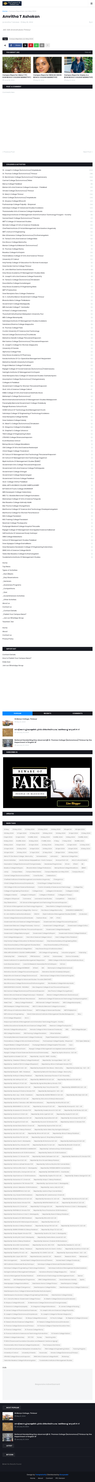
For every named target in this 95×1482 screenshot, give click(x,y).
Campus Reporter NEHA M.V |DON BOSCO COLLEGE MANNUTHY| (47, 76)
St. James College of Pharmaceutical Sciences (20, 1310)
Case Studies (38, 876)
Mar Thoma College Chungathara (47, 506)
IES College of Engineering (48, 952)
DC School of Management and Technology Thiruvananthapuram (47, 454)
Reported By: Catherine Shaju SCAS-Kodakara (56, 1149)
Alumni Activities (10, 860)
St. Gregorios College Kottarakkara (47, 427)
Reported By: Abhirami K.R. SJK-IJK (69, 1079)
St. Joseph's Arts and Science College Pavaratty (47, 276)
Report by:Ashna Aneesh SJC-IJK (15, 1056)
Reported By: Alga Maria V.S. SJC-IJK (16, 1099)
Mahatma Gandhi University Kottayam (47, 362)
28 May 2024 (72, 852)
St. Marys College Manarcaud (36, 1318)
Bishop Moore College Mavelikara (47, 444)
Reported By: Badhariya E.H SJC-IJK (72, 1141)
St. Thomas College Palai (47, 328)
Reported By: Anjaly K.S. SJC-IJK (67, 1114)
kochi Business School (47, 441)
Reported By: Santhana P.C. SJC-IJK (73, 1226)
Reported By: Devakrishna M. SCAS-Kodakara (19, 1153)
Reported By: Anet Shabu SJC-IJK (75, 1110)
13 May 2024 (45, 837)
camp (6, 872)
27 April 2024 (34, 852)
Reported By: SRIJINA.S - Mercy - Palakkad (18, 1249)
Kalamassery (57, 956)
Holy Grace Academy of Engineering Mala (47, 286)
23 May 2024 (21, 849)
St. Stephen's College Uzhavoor (47, 430)
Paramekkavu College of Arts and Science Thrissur (47, 256)
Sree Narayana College (69, 1283)
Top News (6, 566)
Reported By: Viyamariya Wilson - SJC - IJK (71, 1253)
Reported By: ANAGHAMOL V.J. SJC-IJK (16, 1106)
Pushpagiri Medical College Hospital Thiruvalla (47, 526)
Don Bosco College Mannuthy (47, 242)
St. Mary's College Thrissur (47, 194)
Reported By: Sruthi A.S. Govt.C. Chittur (49, 1249)
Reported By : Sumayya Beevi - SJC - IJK (56, 1060)
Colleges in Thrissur (65, 895)
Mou (79, 1014)
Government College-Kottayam (44, 933)
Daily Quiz (6, 662)
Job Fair (46, 956)
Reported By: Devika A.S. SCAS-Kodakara (52, 1153)
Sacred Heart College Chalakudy (67, 1260)
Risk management (10, 1260)
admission (54, 856)
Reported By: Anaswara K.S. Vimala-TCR (17, 1110)
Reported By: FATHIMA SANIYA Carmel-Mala (55, 1168)
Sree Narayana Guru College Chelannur (47, 293)
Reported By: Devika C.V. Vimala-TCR (16, 1156)
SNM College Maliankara (47, 536)
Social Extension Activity (67, 1280)
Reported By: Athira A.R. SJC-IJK (38, 1133)
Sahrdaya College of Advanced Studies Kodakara (47, 208)
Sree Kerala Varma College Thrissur (47, 266)
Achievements (41, 856)
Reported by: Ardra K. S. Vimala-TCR (73, 1122)
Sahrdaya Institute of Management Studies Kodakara (47, 321)
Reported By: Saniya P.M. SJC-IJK (46, 1226)
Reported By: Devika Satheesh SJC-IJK (46, 1156)
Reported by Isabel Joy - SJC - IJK (78, 1068)
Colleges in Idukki (72, 891)
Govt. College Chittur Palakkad (47, 482)
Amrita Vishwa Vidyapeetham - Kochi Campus (35, 860)
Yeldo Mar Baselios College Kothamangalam (47, 554)
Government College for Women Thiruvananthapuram (47, 386)
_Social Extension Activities (13, 596)
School (72, 1272)
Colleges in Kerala (10, 895)
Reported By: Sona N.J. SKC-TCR (43, 1245)
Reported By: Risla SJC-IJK (50, 1222)
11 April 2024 (8, 837)
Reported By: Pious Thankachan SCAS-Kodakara (50, 1210)
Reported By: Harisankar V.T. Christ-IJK (17, 1180)
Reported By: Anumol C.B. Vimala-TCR (44, 1122)
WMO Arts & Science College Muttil (47, 550)
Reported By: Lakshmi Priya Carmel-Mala (48, 1191)
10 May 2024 (86, 833)
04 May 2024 (55, 829)
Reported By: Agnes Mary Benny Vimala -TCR (45, 1083)
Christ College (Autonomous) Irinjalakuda (47, 197)
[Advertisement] (47, 691)
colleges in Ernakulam (54, 891)
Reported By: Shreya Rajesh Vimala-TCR (17, 1233)
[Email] (41, 45)
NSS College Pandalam (47, 516)
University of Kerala (47, 348)
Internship (82, 952)
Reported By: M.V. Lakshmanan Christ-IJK (50, 1195)
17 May (56, 841)
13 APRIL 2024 (32, 837)
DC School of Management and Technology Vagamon (47, 458)
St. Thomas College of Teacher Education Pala (53, 1326)
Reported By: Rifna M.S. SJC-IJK (46, 1218)
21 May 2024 (59, 845)
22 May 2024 (84, 845)
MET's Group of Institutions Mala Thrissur (18, 1010)
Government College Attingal (47, 471)
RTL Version (60, 1478)
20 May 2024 (46, 845)
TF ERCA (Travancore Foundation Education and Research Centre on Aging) (30, 1341)
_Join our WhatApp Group (13, 618)
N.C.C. (27, 1018)
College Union (38, 891)
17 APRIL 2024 (46, 841)
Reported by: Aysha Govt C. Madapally (17, 1141)
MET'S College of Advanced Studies (47, 221)
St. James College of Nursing (69, 1306)
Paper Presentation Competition (57, 1037)
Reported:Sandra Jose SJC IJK (40, 1256)
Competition (60, 899)
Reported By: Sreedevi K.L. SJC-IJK (69, 1245)
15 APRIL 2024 (83, 837)
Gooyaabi (63, 1474)
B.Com (67, 864)
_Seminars (6, 581)
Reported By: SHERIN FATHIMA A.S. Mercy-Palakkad (21, 1230)
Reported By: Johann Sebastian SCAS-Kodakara (20, 1187)
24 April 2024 (34, 849)
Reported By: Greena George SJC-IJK (77, 1176)
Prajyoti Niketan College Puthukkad (47, 365)
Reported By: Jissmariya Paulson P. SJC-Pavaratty (52, 1076)
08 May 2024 (47, 833)
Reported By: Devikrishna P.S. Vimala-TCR (76, 1156)
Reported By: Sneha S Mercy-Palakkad (17, 1241)
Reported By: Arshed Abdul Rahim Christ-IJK (19, 1126)
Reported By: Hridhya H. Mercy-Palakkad (18, 1076)
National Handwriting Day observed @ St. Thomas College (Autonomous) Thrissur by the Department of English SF (53, 741)
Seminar (7, 1280)
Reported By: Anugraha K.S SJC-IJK (16, 1122)
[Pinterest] (30, 45)
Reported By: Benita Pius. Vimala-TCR (16, 1145)
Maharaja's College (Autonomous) (47, 396)
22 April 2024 (71, 845)
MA (43, 968)
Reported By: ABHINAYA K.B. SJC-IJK (42, 1079)
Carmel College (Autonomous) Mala (47, 180)
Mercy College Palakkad (47, 184)
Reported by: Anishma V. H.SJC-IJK (15, 1114)
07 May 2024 (34, 833)
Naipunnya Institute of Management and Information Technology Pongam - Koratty (47, 214)
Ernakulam (83, 914)
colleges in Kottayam (28, 895)
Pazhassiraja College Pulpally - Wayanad (47, 204)
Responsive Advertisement (47, 1384)
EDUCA (36, 914)
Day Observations (10, 902)
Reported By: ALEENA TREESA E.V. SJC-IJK (49, 1095)
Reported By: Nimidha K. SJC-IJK (73, 1203)
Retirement (83, 1256)
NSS (67, 1029)
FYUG (58, 918)
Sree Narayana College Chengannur (17, 1287)
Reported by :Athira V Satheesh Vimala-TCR (56, 1064)
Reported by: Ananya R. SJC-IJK (44, 1106)
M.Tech (35, 968)
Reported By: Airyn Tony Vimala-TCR (46, 1087)
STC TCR (30, 1337)
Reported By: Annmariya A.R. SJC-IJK (73, 1118)
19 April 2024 (20, 845)
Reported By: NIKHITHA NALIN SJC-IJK (46, 1203)
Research (58, 1256)
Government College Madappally (47, 304)
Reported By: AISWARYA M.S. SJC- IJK (74, 1087)
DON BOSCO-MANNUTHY (74, 910)
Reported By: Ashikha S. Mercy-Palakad (17, 1129)
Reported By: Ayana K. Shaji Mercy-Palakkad (47, 1137)
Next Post (87, 152)
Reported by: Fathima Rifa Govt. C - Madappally (20, 1168)
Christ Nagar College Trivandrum (47, 451)
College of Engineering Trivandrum (16, 891)
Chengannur (58, 879)
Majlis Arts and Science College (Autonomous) (20, 976)
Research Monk (70, 1256)
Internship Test (9, 956)
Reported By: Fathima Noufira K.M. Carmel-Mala (53, 1164)
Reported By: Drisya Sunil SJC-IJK (15, 1160)
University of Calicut (47, 259)
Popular (17, 713)
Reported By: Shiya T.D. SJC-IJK (51, 1230)
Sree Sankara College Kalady (47, 420)
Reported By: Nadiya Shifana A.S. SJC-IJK (18, 1199)
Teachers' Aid (7, 621)
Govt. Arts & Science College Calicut (47, 389)
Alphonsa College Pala (47, 352)
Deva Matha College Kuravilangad (47, 283)
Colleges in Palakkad (47, 382)
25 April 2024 (60, 849)
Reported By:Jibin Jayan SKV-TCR (15, 1256)
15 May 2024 (8, 841)
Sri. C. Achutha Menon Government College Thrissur (47, 297)
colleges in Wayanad (11, 899)
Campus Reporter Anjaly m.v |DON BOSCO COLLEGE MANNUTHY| (78, 76)
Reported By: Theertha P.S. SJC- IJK (15, 1253)
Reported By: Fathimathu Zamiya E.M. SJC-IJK (19, 1172)
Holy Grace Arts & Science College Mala (18, 949)
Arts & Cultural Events (79, 860)
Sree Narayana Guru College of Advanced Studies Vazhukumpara (47, 375)
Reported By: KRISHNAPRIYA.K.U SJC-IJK (17, 1191)
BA (82, 864)
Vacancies (43, 1353)
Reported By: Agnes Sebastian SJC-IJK (17, 1087)
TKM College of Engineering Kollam (47, 434)
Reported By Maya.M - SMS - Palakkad (17, 1072)
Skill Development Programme (24, 1280)
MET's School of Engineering (47, 232)
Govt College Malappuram (13, 937)
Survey (39, 1337)
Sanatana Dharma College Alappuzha (47, 324)
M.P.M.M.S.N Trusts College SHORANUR (47, 489)
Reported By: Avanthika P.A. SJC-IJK (16, 1137)
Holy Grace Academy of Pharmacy (47, 355)
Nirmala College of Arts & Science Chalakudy (47, 225)
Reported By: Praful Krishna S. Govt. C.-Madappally (21, 1214)
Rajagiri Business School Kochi (47, 406)
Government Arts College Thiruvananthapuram (47, 464)
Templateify (40, 1474)
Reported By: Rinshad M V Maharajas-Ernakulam (21, 1222)
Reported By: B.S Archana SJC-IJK (45, 1141)
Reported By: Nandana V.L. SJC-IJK (47, 1199)
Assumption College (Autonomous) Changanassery (47, 379)
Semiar (80, 1276)
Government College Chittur (78, 926)
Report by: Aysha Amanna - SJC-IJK (64, 1053)
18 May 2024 (8, 845)
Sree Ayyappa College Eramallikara (47, 543)
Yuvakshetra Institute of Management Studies (47, 557)
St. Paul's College (56, 1318)
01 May (6, 829)
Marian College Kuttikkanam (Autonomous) (47, 245)
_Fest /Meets (7, 574)
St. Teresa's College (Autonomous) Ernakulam (47, 280)
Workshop (65, 1357)
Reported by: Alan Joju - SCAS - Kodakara (18, 1095)
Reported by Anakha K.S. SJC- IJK (15, 1068)
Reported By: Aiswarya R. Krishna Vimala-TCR (19, 1091)
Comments (77, 713)
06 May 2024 (8, 833)
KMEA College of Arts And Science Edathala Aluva (47, 393)
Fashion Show (41, 918)
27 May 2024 (47, 852)
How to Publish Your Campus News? (16, 658)
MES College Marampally (47, 317)
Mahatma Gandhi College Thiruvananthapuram (47, 338)
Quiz (70, 1045)
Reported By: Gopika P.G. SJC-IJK (50, 1176)
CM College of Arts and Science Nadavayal (47, 447)
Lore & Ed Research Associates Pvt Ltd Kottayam (40, 964)
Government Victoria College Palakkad (47, 478)
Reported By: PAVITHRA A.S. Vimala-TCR (17, 1210)
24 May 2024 (47, 849)
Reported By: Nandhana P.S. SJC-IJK (75, 1199)
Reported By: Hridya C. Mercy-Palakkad (47, 1180)
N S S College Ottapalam (12, 1018)
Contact (49, 1478)
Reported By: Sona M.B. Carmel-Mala (16, 1245)
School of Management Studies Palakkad (47, 540)
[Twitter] (25, 45)
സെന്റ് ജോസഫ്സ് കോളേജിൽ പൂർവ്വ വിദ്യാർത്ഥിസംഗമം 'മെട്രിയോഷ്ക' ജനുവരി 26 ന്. (47, 729)
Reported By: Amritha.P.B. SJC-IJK (58, 1103)
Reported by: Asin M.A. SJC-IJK (14, 1133)
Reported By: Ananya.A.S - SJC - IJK (70, 1106)
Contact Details (9, 654)
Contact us (7, 607)
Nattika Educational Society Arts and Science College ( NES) (25, 1026)
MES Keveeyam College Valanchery (47, 492)
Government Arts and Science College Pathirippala (47, 468)
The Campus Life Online (51, 1345)
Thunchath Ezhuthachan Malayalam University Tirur (47, 314)
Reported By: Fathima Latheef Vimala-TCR (18, 1164)
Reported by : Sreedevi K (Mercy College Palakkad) (21, 1060)
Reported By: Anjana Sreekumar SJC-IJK (17, 1118)
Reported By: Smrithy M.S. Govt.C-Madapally (19, 1237)
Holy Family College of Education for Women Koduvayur (47, 262)
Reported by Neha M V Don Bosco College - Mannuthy (52, 1072)
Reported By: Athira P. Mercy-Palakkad (66, 1133)
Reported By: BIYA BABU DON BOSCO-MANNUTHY (20, 1149)
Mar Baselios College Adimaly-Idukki (47, 502)
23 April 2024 (8, 849)
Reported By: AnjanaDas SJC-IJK (46, 1118)
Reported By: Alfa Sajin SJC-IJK (77, 1095)
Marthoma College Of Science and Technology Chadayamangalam (47, 509)
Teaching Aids (51, 1337)
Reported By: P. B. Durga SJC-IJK (41, 1206)
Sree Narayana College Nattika (47, 417)
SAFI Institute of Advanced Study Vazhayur (47, 533)
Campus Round (77, 872)
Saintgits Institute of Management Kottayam (47, 372)
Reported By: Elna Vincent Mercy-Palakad (44, 1160)
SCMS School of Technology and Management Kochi (47, 410)
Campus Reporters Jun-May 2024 (22, 11)
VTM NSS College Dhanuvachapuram (47, 437)
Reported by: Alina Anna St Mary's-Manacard (47, 1099)
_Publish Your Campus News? (14, 614)
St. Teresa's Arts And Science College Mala (47, 238)
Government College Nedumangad (47, 475)
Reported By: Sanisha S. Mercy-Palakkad (18, 1226)
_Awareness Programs (11, 585)
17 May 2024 (67, 841)
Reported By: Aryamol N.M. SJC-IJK (49, 1126)
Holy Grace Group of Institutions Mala (49, 949)
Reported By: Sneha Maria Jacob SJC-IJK (52, 1237)
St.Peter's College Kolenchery (47, 310)
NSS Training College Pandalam (47, 519)
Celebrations (51, 876)
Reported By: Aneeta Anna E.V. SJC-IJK (48, 1110)
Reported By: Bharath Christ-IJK (69, 1145)
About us (6, 603)
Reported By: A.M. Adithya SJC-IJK (15, 1079)
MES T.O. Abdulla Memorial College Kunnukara (47, 495)
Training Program (79, 1349)
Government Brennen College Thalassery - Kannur (22, 926)
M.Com (62, 964)
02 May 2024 (29, 829)
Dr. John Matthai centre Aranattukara (47, 269)
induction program (68, 952)
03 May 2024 (42, 829)
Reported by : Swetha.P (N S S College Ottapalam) (21, 1064)
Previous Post (9, 152)
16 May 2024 (33, 841)
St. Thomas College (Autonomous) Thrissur (47, 173)
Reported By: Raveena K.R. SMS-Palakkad (18, 1218)
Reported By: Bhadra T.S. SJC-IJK (44, 1145)
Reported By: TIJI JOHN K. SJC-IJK (42, 1253)
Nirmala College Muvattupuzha (15, 1029)
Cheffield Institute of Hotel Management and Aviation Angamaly (47, 228)
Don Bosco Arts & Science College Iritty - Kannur (20, 910)
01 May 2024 (17, 829)
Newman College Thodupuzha (47, 523)
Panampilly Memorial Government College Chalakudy (47, 403)
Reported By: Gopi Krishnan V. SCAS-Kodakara (20, 1176)
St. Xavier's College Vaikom (60, 1333)
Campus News (17, 872)
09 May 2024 (60, 833)
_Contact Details (9, 610)
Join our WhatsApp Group (12, 665)
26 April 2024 (8, 852)
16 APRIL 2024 (20, 841)
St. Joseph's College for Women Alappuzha (47, 345)
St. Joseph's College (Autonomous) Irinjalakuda (47, 170)
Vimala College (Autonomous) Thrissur (47, 191)
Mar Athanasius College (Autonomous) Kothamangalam (47, 235)
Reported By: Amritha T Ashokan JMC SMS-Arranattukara (23, 1103)
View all (88, 52)
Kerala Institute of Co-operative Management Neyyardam (47, 358)
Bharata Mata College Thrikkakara (47, 300)
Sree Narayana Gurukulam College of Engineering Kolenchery (47, 547)
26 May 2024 (21, 852)
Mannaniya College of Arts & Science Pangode (47, 499)
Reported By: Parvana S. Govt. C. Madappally (71, 1206)
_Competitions (8, 588)
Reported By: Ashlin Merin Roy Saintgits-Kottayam (52, 1129)
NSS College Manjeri (79, 1029)
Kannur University (72, 956)
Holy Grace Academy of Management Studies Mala (47, 273)
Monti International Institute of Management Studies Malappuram (47, 399)
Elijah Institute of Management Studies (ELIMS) (47, 461)
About (5, 631)
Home (4, 11)
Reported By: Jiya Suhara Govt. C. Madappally (52, 1183)
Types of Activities (9, 570)
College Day (78, 887)
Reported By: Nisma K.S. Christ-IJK (15, 1206)
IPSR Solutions (35, 956)
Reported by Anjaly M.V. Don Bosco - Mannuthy (46, 1068)
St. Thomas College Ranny (47, 249)
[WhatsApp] (36, 45)
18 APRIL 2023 (79, 841)
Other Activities (55, 1033)
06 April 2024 (79, 829)
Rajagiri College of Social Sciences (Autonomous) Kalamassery (47, 369)
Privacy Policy (7, 639)
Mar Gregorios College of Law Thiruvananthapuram (51, 987)
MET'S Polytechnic (47, 290)
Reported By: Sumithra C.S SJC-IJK (77, 1249)
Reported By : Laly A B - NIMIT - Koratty (43, 1056)
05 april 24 (67, 829)
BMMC (84, 868)
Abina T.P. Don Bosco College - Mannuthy (18, 856)
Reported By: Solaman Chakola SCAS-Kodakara (50, 1241)
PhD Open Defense (82, 1041)
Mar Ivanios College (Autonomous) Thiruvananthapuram (47, 341)
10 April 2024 (73, 833)
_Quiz (4, 592)
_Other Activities (9, 599)
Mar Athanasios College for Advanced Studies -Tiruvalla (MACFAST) (27, 979)
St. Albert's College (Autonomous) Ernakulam (47, 423)
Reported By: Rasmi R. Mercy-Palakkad (55, 1214)
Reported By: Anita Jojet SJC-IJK (42, 1114)
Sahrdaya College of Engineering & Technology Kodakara (47, 413)
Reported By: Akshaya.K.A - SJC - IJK (50, 1091)
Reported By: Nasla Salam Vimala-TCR (17, 1203)
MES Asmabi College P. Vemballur (47, 307)
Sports (82, 1280)
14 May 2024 (70, 837)
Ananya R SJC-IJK (62, 860)
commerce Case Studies (43, 899)
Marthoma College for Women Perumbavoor (47, 513)
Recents (47, 713)
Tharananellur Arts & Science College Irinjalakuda (47, 211)
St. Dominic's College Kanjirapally (15, 1306)
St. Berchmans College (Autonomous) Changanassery (47, 177)
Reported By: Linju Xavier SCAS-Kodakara (18, 1195)
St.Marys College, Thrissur (25, 719)
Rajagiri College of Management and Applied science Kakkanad (47, 530)
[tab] (47, 563)
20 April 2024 (33, 845)
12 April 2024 (20, 837)
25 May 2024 (85, 849)
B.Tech (75, 864)
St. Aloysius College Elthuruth (47, 201)
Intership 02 (22, 956)
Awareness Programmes (53, 864)
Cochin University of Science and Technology (47, 331)
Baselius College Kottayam (47, 252)
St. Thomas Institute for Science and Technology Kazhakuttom (26, 1333)
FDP (51, 918)
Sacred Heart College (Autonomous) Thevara (47, 218)
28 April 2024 (60, 852)
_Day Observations (10, 577)
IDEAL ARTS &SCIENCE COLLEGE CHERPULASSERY (47, 485)
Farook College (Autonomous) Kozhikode (47, 334)
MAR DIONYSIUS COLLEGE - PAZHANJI (16, 987)
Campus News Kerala (33, 872)
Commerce (27, 899)
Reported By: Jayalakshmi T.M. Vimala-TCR (18, 1183)
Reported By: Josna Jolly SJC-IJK (52, 1187)
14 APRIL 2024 (57, 837)
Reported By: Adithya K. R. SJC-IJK (15, 1083)
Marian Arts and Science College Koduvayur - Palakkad (47, 187)
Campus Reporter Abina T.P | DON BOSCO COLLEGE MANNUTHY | (16, 76)
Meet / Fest (8, 1003)
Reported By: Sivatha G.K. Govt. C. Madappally (50, 1233)
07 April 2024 (21, 833)
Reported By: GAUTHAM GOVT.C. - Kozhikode (54, 1172)
